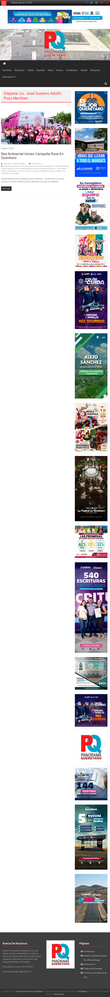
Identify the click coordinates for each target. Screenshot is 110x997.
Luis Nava (20, 171)
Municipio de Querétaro (40, 171)
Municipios (20, 70)
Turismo (59, 70)
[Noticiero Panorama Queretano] (55, 44)
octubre (51, 171)
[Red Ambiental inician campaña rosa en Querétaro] (36, 124)
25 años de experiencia (28, 166)
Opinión (84, 70)
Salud (50, 70)
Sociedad (16, 173)
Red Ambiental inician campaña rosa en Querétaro (32, 156)
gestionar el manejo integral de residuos (40, 169)
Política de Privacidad (93, 969)
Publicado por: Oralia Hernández (14, 164)
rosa (10, 173)
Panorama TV (8, 77)
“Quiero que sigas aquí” (11, 166)
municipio (28, 171)
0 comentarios (36, 164)
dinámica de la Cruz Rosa (10, 169)
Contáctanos (72, 70)
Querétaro (7, 70)
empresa (22, 169)
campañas (40, 166)
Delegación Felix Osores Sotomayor (57, 166)
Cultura (30, 70)
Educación (95, 70)
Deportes (40, 70)
